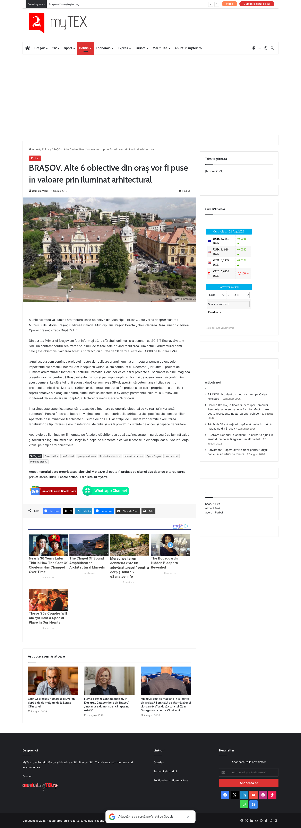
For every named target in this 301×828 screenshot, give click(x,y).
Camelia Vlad (40, 190)
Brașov (39, 48)
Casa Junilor (51, 456)
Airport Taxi (212, 508)
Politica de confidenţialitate (171, 780)
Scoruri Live (212, 503)
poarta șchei (171, 456)
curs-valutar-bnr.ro (225, 328)
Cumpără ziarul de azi (256, 3)
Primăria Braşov (38, 461)
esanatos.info (129, 582)
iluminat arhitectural (110, 456)
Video (229, 3)
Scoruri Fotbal (214, 512)
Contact (28, 776)
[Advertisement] (150, 87)
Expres (123, 48)
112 (54, 48)
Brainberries (48, 577)
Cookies (159, 762)
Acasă (35, 149)
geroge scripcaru (87, 456)
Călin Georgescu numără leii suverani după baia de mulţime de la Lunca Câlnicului (51, 702)
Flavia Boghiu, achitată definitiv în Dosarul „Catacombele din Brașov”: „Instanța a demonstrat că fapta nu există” (107, 704)
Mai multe (160, 48)
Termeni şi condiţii (165, 771)
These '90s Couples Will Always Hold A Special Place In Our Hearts (48, 617)
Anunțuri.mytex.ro (188, 48)
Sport (68, 48)
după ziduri (68, 456)
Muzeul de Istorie (133, 456)
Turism (140, 48)
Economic (103, 48)
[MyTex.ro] (62, 23)
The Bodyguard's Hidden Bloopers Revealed (164, 562)
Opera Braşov (154, 456)
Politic (84, 48)
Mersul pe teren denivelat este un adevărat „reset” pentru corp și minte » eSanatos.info (129, 567)
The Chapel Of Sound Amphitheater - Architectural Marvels (87, 562)
